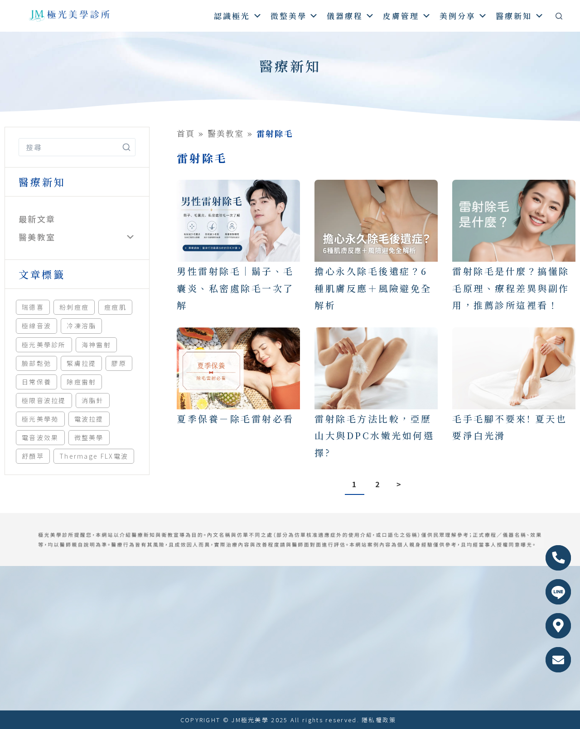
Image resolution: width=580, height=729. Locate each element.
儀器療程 (345, 15)
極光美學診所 (44, 344)
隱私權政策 (379, 719)
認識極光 (232, 15)
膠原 (118, 363)
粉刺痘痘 (74, 307)
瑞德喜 (33, 307)
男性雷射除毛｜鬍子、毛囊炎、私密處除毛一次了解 (235, 288)
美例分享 (458, 15)
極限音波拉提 (44, 400)
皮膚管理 (401, 15)
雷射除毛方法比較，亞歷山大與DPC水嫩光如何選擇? (374, 435)
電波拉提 (89, 418)
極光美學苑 (40, 418)
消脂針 (93, 400)
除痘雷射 (81, 381)
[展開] (130, 237)
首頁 (186, 133)
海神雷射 (96, 344)
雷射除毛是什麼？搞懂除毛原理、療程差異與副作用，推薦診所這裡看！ (511, 288)
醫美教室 (37, 237)
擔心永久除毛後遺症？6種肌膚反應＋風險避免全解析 (373, 288)
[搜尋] (559, 16)
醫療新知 (514, 15)
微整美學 (289, 15)
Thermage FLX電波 (93, 455)
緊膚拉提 (81, 363)
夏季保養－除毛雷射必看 (235, 418)
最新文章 (37, 219)
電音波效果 (40, 437)
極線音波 (36, 325)
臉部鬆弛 (36, 363)
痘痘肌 (115, 307)
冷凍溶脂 (81, 325)
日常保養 (36, 381)
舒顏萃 (33, 455)
